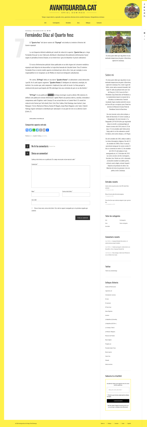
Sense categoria (123, 223)
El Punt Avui (108, 307)
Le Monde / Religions (110, 331)
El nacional (108, 303)
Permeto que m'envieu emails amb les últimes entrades (118, 395)
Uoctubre (68, 23)
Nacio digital (108, 340)
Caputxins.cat (108, 291)
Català (123, 423)
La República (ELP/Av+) (110, 323)
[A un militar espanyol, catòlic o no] (144, 39)
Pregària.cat (108, 344)
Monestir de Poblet (110, 336)
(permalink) (44, 136)
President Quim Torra (110, 348)
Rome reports (108, 352)
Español (129, 423)
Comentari (34, 164)
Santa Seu (107, 356)
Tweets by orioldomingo (111, 271)
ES (96, 2)
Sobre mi (103, 423)
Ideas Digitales (108, 311)
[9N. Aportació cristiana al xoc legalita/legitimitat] (144, 36)
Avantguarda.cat (72, 7)
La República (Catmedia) (111, 319)
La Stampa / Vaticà (109, 327)
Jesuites (107, 315)
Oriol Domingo (28, 30)
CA (93, 2)
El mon (107, 299)
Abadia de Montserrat (110, 287)
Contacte (99, 23)
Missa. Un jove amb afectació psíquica (114, 194)
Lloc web (33, 200)
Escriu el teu (52, 146)
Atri (45, 23)
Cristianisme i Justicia (110, 295)
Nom (33, 191)
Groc (78, 23)
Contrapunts (56, 23)
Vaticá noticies (108, 364)
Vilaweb (107, 360)
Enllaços (88, 23)
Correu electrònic (67, 191)
